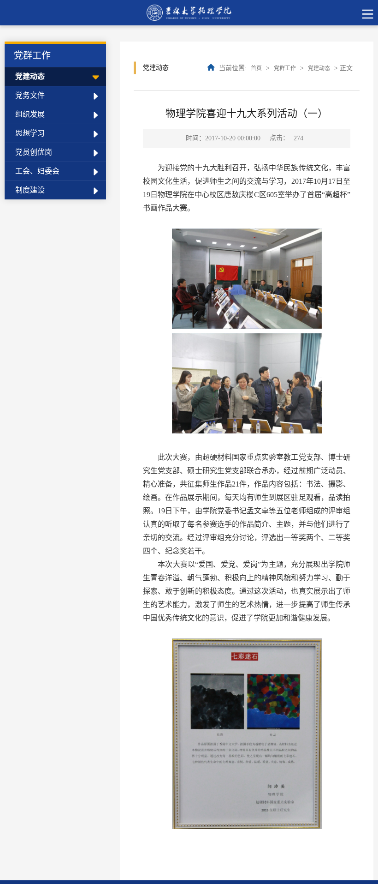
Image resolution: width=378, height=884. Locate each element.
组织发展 (30, 114)
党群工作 (285, 68)
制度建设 (30, 190)
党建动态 (30, 76)
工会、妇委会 (37, 171)
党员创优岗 (33, 152)
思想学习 (30, 133)
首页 (256, 68)
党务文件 (30, 95)
